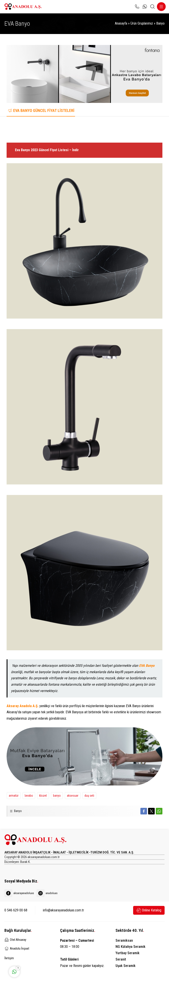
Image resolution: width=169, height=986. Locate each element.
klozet (43, 795)
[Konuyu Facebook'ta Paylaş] (143, 811)
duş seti (89, 795)
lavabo (29, 795)
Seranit (121, 959)
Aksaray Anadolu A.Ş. (23, 706)
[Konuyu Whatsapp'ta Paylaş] (159, 811)
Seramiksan (124, 940)
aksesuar (72, 795)
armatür (13, 795)
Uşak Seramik (126, 966)
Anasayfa (121, 23)
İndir (76, 129)
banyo (57, 795)
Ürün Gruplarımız (141, 23)
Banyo (160, 23)
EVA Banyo (146, 665)
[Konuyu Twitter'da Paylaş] (151, 811)
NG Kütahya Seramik (130, 947)
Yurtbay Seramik (128, 953)
